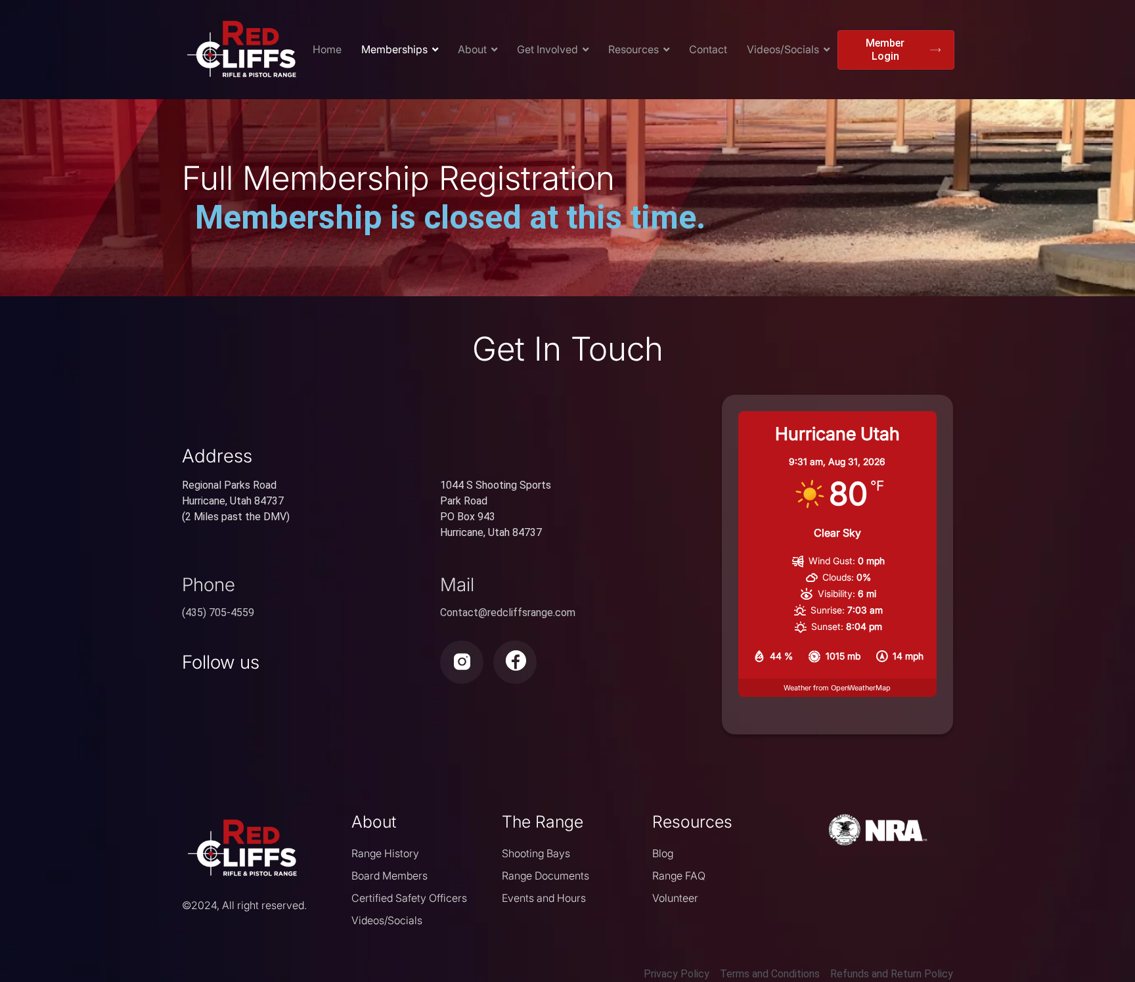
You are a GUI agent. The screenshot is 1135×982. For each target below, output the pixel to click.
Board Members (389, 875)
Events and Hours (544, 897)
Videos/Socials (386, 920)
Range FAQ (678, 875)
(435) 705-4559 (218, 612)
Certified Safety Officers (409, 897)
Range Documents (545, 875)
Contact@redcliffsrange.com (507, 612)
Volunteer (675, 897)
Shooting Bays (536, 853)
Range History (385, 853)
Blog (662, 853)
